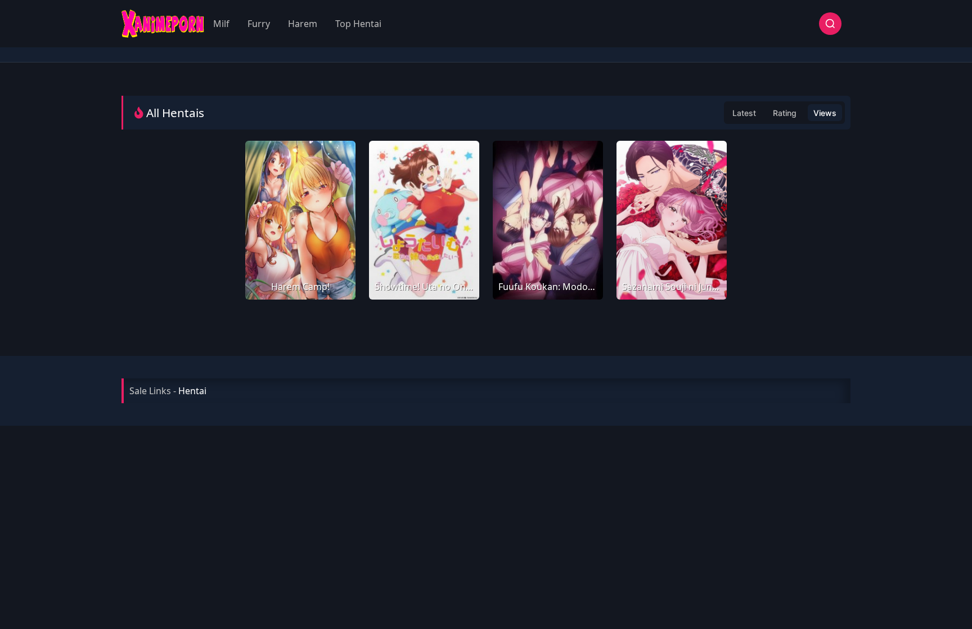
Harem (302, 23)
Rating (784, 113)
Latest (744, 113)
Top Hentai (358, 23)
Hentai (192, 391)
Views (824, 113)
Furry (259, 23)
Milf (221, 23)
